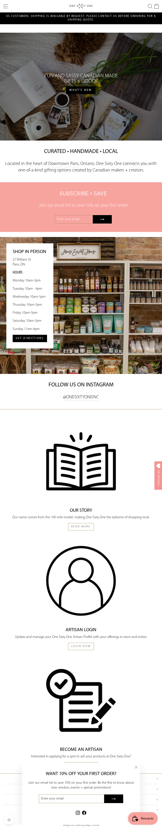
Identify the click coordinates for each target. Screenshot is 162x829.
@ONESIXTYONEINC (81, 397)
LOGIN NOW (81, 646)
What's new (80, 90)
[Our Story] (81, 461)
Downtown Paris (63, 164)
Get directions (30, 338)
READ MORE (80, 526)
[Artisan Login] (81, 580)
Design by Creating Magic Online (81, 825)
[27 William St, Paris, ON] (81, 305)
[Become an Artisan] (81, 700)
